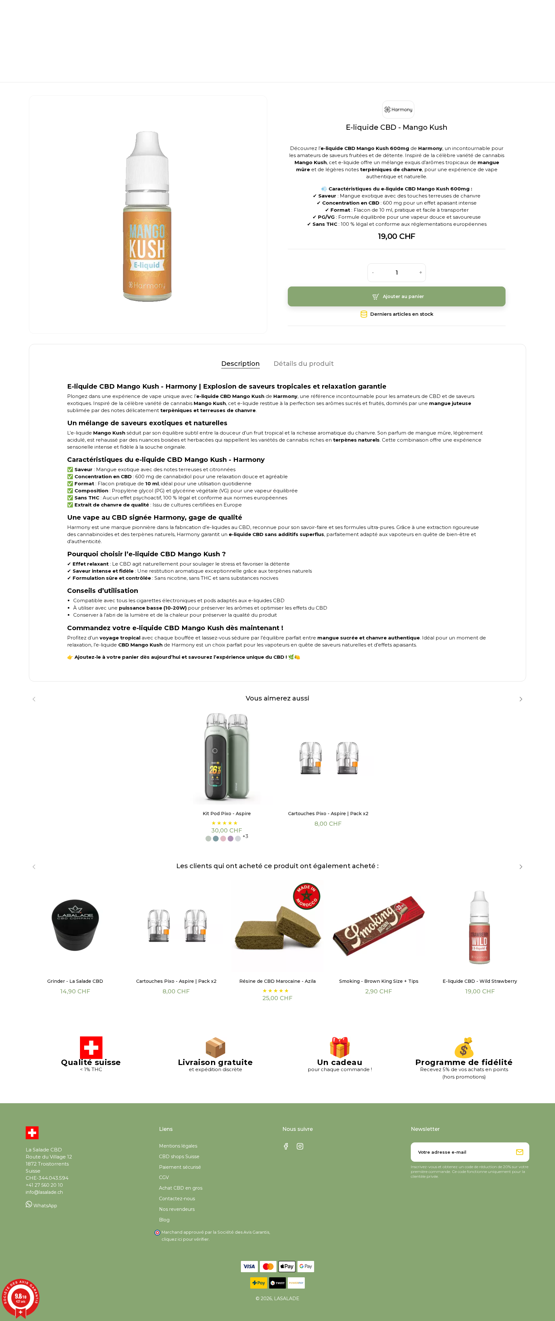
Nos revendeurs (177, 1209)
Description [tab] (240, 363)
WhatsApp (44, 1206)
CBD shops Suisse (179, 1156)
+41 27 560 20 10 (44, 1185)
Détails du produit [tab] (304, 363)
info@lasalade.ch (44, 1192)
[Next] (520, 699)
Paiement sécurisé (180, 1167)
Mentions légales (178, 1146)
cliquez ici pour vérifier (185, 1239)
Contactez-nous (177, 1199)
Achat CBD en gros (180, 1188)
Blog (164, 1220)
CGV (164, 1177)
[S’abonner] (519, 1152)
